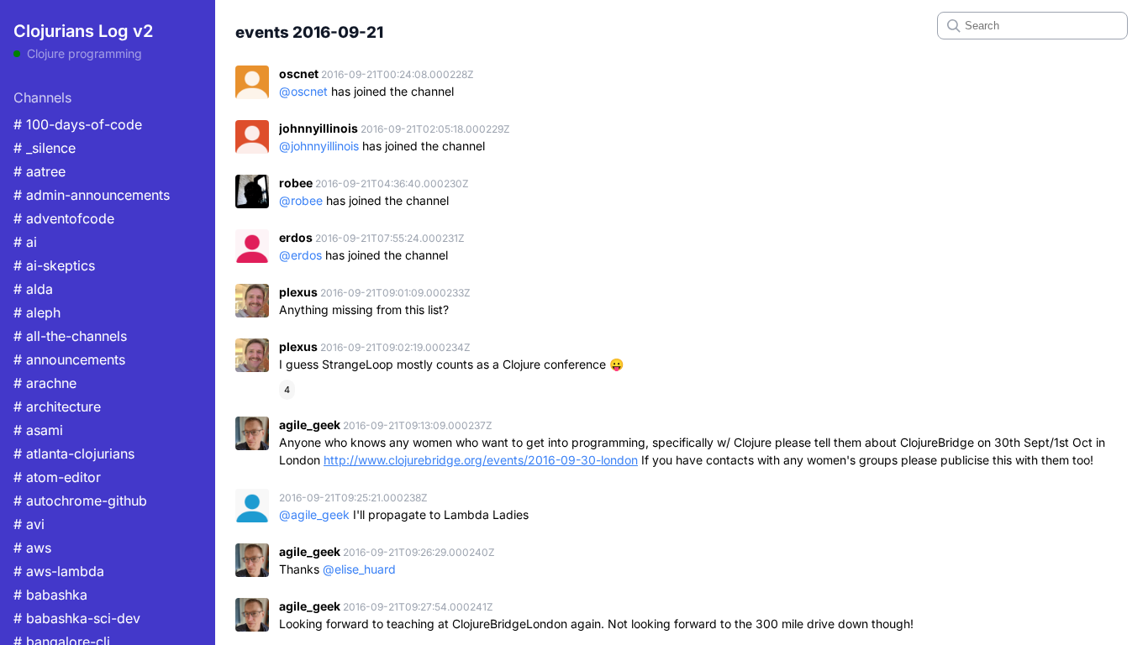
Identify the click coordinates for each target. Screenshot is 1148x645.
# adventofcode (63, 218)
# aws (32, 547)
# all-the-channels (70, 336)
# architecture (57, 406)
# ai (25, 241)
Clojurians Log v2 (83, 31)
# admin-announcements (91, 194)
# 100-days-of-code (77, 124)
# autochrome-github (80, 500)
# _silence (44, 147)
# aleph (37, 312)
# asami (38, 430)
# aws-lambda (58, 571)
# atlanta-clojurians (73, 453)
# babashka (50, 594)
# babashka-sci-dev (76, 618)
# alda (33, 289)
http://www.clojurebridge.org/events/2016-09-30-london (481, 460)
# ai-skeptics (54, 265)
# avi (29, 524)
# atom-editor (57, 477)
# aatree (39, 171)
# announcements (69, 359)
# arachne (44, 383)
